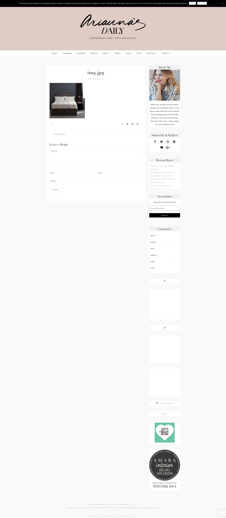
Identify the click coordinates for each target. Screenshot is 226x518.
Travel (117, 53)
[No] (223, 3)
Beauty (106, 53)
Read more (202, 3)
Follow (164, 414)
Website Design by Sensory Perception (102, 516)
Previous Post (60, 134)
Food (139, 53)
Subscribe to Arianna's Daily (164, 202)
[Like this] (52, 124)
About (55, 53)
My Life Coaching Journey (160, 186)
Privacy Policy (133, 504)
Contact (165, 53)
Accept (192, 3)
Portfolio (151, 53)
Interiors (81, 53)
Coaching (67, 53)
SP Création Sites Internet (129, 516)
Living (128, 53)
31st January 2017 (96, 79)
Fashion (94, 53)
